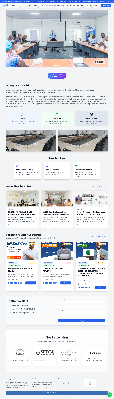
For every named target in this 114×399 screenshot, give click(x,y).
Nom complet (62, 300)
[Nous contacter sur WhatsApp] (109, 394)
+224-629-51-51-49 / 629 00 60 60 (23, 309)
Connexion (107, 5)
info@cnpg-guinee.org (20, 305)
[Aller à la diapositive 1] (55, 65)
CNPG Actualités (93, 5)
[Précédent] (9, 38)
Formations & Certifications (56, 5)
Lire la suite (11, 225)
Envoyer (81, 321)
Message (60, 310)
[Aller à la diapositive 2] (58, 65)
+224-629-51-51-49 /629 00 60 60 (43, 384)
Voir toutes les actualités (97, 186)
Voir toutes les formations (97, 236)
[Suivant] (104, 38)
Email (59, 305)
